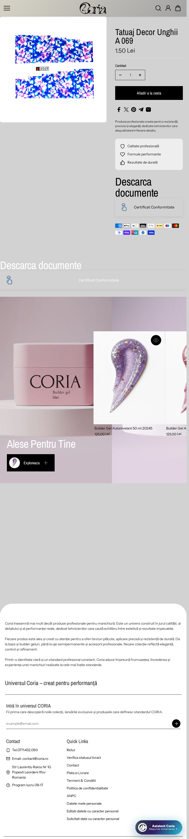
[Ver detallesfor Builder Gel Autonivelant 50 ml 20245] (129, 377)
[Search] (158, 8)
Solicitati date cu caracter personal (93, 819)
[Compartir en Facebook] (119, 109)
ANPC (71, 796)
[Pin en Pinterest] (133, 109)
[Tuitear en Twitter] (126, 109)
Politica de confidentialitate (87, 788)
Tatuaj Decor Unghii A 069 (146, 37)
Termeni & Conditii (81, 780)
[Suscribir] (176, 723)
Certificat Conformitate (154, 207)
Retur (71, 750)
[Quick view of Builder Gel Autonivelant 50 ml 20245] (156, 340)
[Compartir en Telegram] (141, 109)
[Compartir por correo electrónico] (148, 109)
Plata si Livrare (78, 773)
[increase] (140, 75)
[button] (178, 8)
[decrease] (120, 75)
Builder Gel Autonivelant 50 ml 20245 (123, 428)
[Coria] (93, 8)
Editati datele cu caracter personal (92, 811)
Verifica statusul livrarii (84, 757)
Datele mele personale (84, 803)
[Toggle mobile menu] (40, 8)
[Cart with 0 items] (178, 8)
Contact (73, 765)
